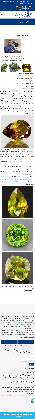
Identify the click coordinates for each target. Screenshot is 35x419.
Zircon (25, 179)
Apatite (9, 176)
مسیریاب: (29, 8)
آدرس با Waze (30, 399)
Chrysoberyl (14, 179)
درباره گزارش (29, 372)
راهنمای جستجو (29, 368)
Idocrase (6, 179)
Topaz (21, 179)
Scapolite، (3, 176)
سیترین (30, 179)
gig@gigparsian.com (6, 1)
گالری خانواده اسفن (29, 290)
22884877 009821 (21, 1)
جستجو (31, 364)
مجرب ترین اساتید (17, 322)
